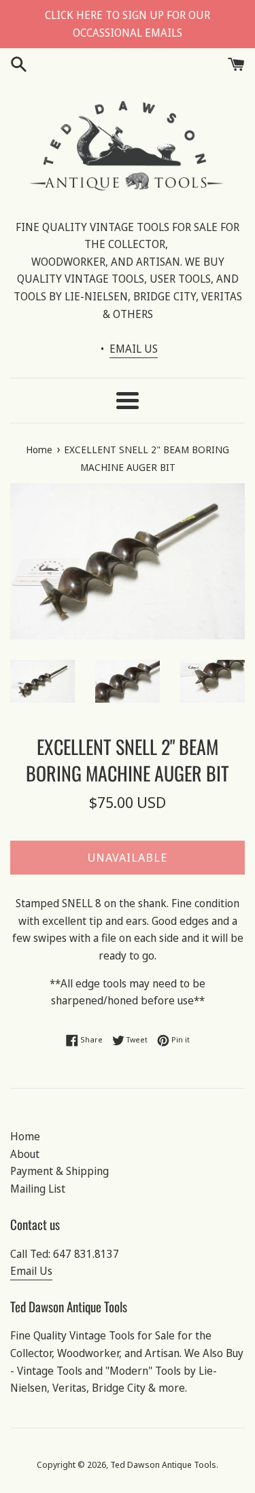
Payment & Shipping (59, 1170)
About (24, 1153)
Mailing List (37, 1188)
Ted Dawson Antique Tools (163, 1464)
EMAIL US (133, 348)
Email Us (31, 1270)
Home (25, 1136)
